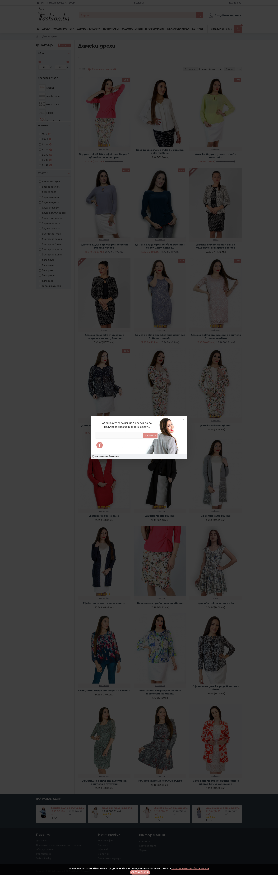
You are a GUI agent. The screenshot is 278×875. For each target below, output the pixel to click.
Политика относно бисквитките (190, 868)
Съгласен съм (140, 872)
